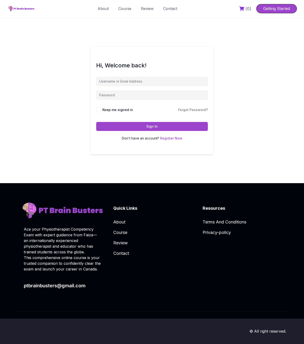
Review (147, 8)
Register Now (171, 138)
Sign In (152, 126)
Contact (170, 8)
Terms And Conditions (224, 221)
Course (124, 8)
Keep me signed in (117, 110)
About (103, 8)
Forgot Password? (193, 110)
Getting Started (276, 8)
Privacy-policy (217, 232)
